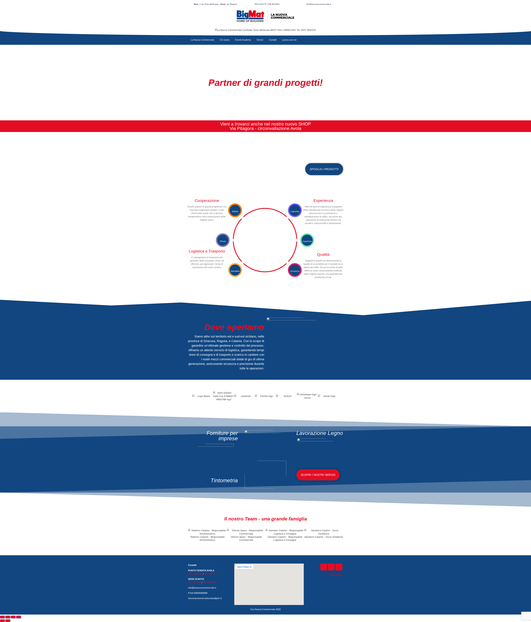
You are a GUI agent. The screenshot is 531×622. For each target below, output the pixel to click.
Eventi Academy (243, 40)
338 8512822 (209, 582)
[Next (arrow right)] (7, 621)
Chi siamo (225, 40)
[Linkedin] (338, 567)
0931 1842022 (195, 574)
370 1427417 (210, 574)
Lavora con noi (289, 40)
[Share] (7, 617)
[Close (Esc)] (2, 617)
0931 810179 (194, 582)
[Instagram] (331, 567)
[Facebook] (323, 567)
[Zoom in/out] (18, 617)
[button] (189, 396)
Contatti (272, 40)
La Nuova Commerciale (202, 40)
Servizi (260, 40)
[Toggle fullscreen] (13, 617)
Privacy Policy (335, 575)
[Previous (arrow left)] (2, 621)
